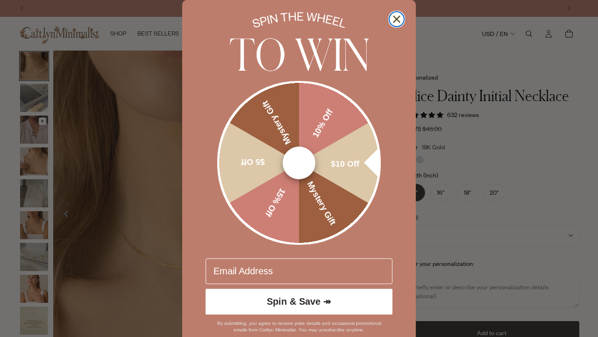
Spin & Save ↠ (299, 301)
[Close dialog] (396, 19)
